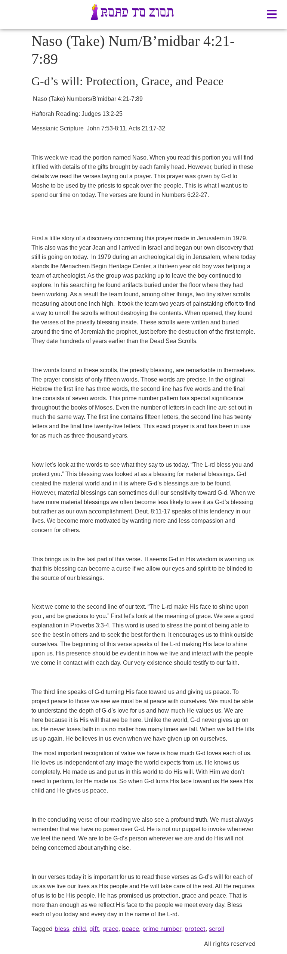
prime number (161, 928)
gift (94, 928)
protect (195, 928)
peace (130, 928)
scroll (216, 928)
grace (110, 928)
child (79, 928)
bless (62, 928)
